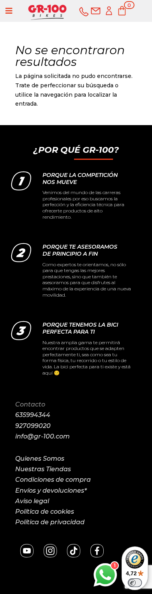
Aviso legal (32, 501)
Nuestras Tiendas (43, 469)
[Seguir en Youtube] (27, 550)
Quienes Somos (39, 458)
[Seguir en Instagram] (50, 550)
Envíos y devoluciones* (51, 490)
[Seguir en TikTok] (73, 550)
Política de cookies (44, 511)
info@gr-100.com (42, 436)
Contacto (30, 404)
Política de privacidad (50, 522)
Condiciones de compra (53, 479)
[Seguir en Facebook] (97, 550)
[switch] (135, 582)
